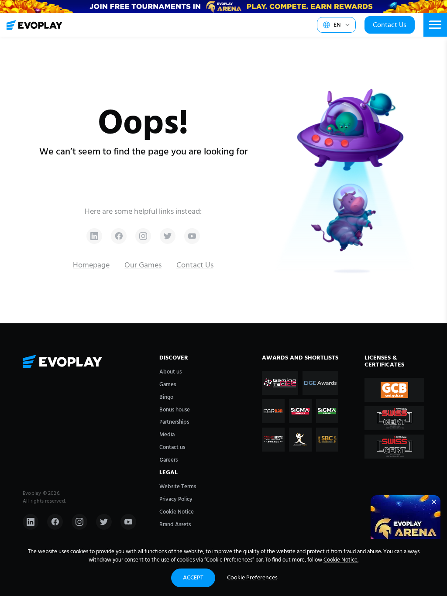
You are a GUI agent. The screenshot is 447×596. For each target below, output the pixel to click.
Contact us (172, 447)
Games (167, 384)
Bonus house (174, 409)
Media (167, 434)
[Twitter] (104, 522)
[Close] (433, 501)
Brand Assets (175, 524)
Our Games (143, 265)
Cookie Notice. (340, 560)
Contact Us (389, 25)
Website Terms (177, 486)
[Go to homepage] (34, 24)
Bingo (166, 397)
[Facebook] (55, 522)
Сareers (168, 460)
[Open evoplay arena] (405, 530)
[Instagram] (79, 522)
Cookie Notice (176, 512)
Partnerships (174, 422)
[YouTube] (128, 522)
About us (170, 372)
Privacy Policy (176, 499)
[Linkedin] (30, 522)
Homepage (91, 265)
